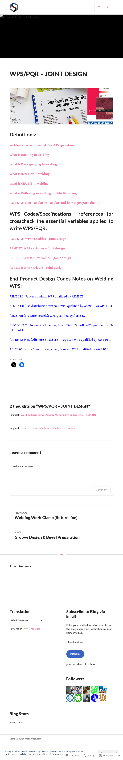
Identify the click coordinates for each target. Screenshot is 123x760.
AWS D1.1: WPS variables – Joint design (38, 239)
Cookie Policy (61, 754)
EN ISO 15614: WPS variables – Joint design (40, 258)
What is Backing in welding (29, 155)
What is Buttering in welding (30, 193)
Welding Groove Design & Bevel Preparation (42, 145)
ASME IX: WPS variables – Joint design (37, 248)
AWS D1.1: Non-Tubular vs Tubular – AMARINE (48, 428)
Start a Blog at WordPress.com (25, 738)
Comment (101, 489)
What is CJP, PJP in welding (29, 184)
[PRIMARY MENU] (99, 7)
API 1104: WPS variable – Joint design (36, 268)
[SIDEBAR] (61, 554)
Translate (34, 628)
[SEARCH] (108, 7)
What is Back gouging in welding (33, 164)
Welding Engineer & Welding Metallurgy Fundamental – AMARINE (59, 415)
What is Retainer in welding (30, 174)
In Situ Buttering (65, 193)
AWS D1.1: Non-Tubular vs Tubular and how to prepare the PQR (56, 203)
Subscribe (75, 653)
